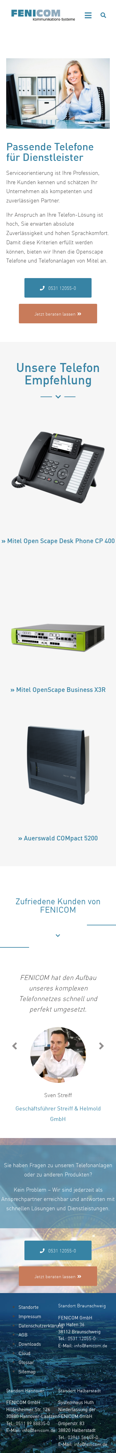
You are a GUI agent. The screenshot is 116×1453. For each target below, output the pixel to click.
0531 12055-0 (82, 1338)
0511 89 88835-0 (33, 1423)
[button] (88, 15)
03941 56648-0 (83, 1437)
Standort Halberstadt (79, 1390)
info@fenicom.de (90, 1346)
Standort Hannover (25, 1390)
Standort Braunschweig (82, 1306)
